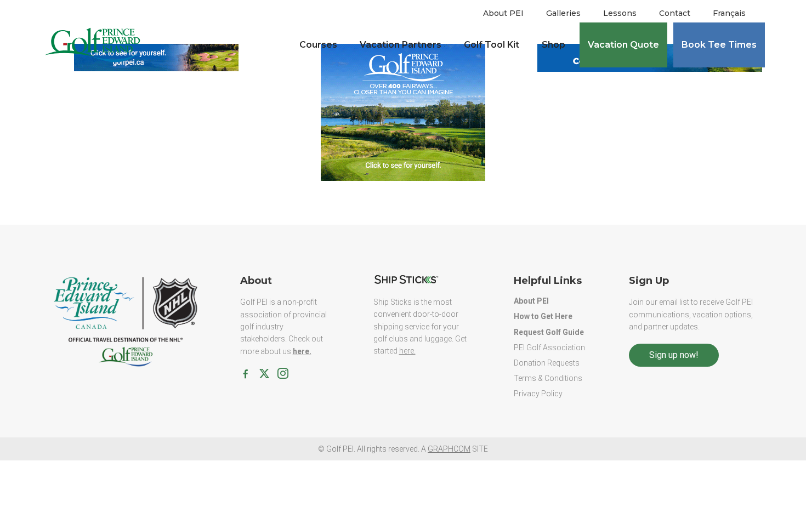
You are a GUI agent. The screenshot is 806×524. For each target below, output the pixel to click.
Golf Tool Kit (491, 44)
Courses (318, 44)
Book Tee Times (719, 44)
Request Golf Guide (549, 332)
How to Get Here (543, 316)
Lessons (620, 13)
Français (729, 13)
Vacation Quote (623, 44)
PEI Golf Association (549, 347)
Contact (674, 13)
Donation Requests (547, 362)
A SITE (454, 449)
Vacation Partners (400, 44)
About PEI (503, 13)
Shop (553, 44)
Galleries (563, 13)
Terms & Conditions (548, 378)
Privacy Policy (538, 393)
